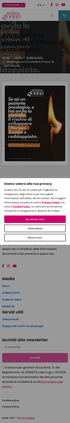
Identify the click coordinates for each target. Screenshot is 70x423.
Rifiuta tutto (35, 237)
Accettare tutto (35, 219)
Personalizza (35, 228)
